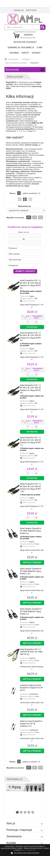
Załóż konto (31, 10)
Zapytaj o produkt (32, 563)
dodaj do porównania (29, 301)
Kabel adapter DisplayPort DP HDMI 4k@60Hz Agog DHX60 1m (31, 611)
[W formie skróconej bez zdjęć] (30, 199)
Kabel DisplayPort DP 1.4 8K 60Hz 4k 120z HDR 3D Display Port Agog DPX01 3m (30, 284)
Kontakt (36, 53)
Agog (31, 296)
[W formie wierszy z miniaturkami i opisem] (25, 199)
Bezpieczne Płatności (25, 42)
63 (40, 217)
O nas (39, 47)
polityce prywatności (28, 850)
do (24, 239)
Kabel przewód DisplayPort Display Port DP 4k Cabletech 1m (31, 723)
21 (28, 217)
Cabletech (33, 694)
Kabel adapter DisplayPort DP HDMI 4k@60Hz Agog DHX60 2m (31, 531)
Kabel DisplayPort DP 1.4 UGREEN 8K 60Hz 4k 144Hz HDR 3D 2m (31, 651)
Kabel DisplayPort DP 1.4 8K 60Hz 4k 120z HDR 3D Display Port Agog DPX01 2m (30, 337)
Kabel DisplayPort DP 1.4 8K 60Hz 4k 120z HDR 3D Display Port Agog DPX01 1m (30, 441)
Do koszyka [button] (32, 327)
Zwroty (25, 53)
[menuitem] (25, 42)
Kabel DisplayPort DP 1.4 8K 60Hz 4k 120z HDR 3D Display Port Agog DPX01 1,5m (30, 488)
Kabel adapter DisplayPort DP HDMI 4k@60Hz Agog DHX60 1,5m (31, 571)
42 (34, 217)
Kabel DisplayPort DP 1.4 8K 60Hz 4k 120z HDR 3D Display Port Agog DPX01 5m (30, 389)
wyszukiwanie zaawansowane (25, 32)
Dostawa (14, 53)
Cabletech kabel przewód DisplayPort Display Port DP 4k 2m (31, 687)
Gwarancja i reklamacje (21, 47)
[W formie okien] (20, 199)
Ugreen (32, 658)
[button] (25, 248)
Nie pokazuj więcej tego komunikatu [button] (26, 853)
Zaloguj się (19, 10)
